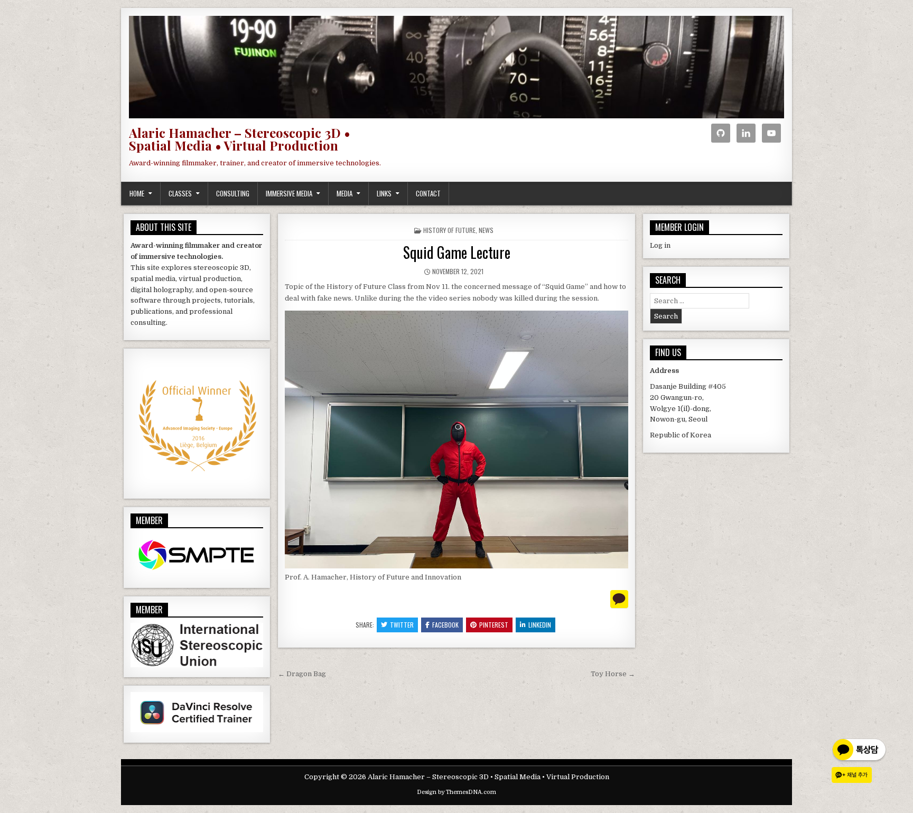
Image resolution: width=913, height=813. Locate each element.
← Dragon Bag (302, 674)
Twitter (402, 624)
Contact (428, 193)
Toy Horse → (613, 674)
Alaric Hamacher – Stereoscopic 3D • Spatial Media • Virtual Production (239, 139)
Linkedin (539, 624)
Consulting (232, 193)
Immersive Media (289, 193)
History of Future (449, 230)
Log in (660, 245)
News (486, 230)
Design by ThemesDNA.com (456, 792)
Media (344, 193)
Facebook (445, 624)
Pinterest (493, 624)
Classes (180, 193)
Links (384, 193)
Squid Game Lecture (456, 252)
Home (136, 193)
